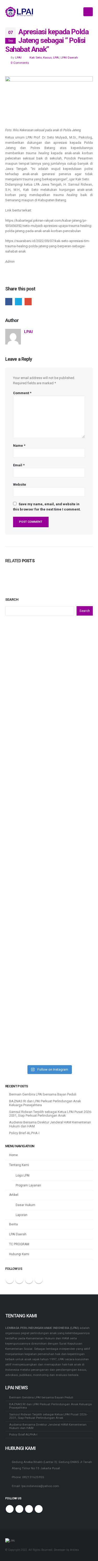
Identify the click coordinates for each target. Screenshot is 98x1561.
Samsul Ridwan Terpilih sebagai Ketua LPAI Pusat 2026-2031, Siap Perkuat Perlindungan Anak (50, 1113)
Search (12, 599)
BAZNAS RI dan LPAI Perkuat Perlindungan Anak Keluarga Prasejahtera (45, 1103)
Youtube (29, 1279)
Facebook (8, 301)
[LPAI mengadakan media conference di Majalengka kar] (49, 795)
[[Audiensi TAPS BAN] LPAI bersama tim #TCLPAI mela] (49, 843)
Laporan (21, 1215)
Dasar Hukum (25, 1205)
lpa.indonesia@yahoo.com (40, 1486)
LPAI (18, 57)
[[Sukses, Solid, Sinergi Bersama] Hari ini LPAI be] (49, 746)
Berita (13, 1224)
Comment (22, 393)
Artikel (13, 1195)
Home (13, 1155)
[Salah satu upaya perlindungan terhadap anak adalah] (49, 1038)
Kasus (47, 57)
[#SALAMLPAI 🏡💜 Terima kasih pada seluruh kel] (49, 941)
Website (19, 484)
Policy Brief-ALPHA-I (24, 1133)
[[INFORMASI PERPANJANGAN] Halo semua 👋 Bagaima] (49, 990)
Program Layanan (28, 1185)
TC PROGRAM (19, 1244)
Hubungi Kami (19, 1254)
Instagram (39, 1279)
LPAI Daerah (69, 57)
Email (28, 301)
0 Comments (20, 63)
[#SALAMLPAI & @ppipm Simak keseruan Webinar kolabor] (49, 892)
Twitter (18, 301)
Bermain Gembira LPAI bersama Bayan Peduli (42, 1094)
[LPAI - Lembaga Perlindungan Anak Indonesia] (19, 12)
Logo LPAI (23, 1175)
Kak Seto (36, 57)
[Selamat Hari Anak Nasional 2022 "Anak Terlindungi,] (49, 648)
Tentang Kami (19, 1165)
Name (19, 445)
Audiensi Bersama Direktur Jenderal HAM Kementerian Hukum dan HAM (50, 1124)
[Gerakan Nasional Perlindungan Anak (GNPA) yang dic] (49, 697)
